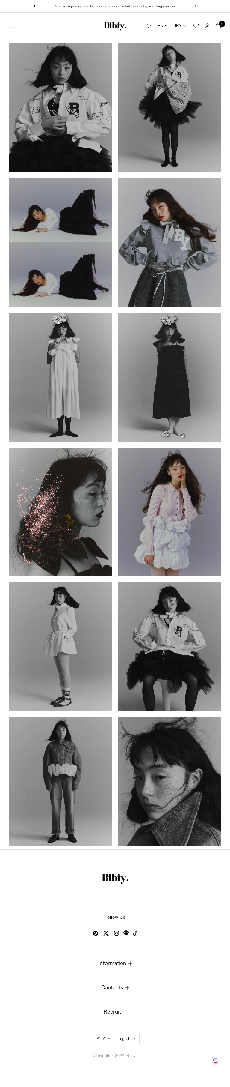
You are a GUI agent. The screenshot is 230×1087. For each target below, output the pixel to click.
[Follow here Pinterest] (95, 933)
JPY (178, 26)
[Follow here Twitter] (106, 933)
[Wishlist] (196, 26)
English (124, 1038)
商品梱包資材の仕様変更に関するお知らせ (115, 6)
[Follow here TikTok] (135, 933)
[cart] (218, 25)
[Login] (207, 25)
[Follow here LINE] (126, 933)
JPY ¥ (100, 1038)
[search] (149, 26)
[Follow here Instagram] (116, 933)
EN (161, 26)
